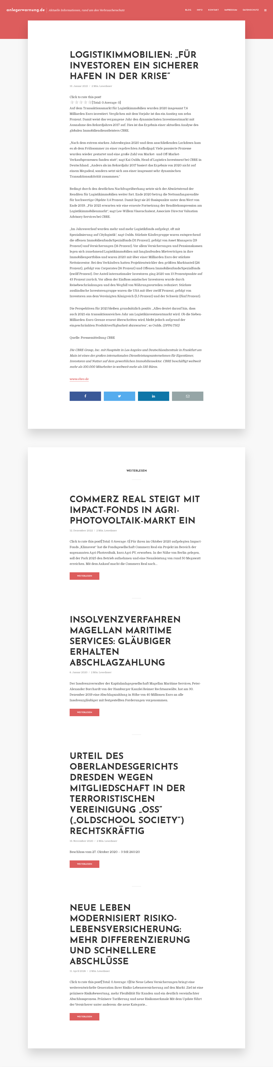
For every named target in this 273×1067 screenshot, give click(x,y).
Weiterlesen (84, 576)
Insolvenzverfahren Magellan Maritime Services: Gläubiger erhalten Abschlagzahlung (125, 642)
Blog (188, 10)
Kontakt (213, 10)
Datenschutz (251, 10)
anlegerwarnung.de (25, 10)
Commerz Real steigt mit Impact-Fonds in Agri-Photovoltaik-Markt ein (135, 510)
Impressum (230, 10)
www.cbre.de (79, 379)
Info (200, 10)
